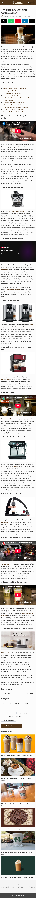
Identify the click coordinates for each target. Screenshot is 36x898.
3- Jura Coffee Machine (10, 95)
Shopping (26, 703)
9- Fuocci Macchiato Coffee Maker (14, 109)
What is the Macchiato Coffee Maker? (15, 88)
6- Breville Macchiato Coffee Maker (14, 102)
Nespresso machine (8, 720)
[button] (4, 21)
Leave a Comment (11, 725)
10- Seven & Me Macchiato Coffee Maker (16, 112)
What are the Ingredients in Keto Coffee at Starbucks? (17, 877)
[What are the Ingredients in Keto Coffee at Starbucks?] (18, 865)
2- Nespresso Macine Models (12, 93)
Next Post (30, 693)
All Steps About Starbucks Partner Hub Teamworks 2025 (16, 853)
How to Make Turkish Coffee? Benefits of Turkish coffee (16, 780)
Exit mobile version (18, 895)
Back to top (17, 884)
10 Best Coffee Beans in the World (11, 829)
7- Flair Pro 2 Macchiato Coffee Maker (15, 105)
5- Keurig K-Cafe (8, 100)
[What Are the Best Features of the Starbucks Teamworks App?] (18, 792)
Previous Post (6, 693)
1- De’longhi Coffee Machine (12, 91)
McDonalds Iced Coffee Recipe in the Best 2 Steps (16, 755)
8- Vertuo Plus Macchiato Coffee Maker (15, 107)
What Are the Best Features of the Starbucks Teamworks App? (15, 805)
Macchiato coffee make (25, 713)
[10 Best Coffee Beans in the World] (18, 817)
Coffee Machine (15, 703)
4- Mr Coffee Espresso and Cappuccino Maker (17, 98)
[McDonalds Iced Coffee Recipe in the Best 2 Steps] (18, 743)
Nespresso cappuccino (13, 289)
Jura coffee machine (9, 713)
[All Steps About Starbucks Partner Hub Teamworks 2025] (18, 840)
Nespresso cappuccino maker (12, 716)
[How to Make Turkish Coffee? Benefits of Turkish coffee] (18, 767)
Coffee (5, 703)
